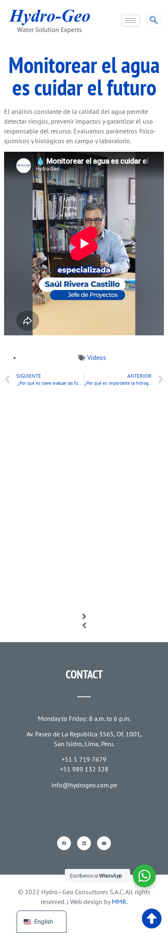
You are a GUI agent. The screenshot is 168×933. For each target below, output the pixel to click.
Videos (96, 357)
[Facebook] (64, 843)
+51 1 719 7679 (84, 759)
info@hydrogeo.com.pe (84, 785)
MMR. (120, 902)
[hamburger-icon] (131, 21)
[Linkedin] (84, 843)
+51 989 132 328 (84, 769)
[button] (84, 616)
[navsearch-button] (154, 20)
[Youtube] (104, 843)
